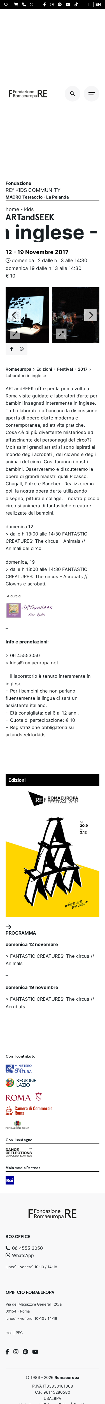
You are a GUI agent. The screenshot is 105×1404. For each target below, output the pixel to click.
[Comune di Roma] (24, 1096)
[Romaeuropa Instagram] (53, 4)
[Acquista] (17, 4)
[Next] (90, 315)
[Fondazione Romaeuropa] (28, 93)
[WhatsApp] (33, 4)
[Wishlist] (7, 4)
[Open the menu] (91, 94)
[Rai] (10, 1180)
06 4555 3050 (27, 1248)
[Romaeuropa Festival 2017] (52, 792)
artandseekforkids (26, 734)
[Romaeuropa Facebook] (46, 4)
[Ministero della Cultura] (19, 1069)
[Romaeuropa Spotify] (61, 4)
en (98, 4)
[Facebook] (7, 1351)
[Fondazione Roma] (17, 1124)
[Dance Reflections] (19, 1152)
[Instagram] (15, 1351)
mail (9, 1332)
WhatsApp (22, 1255)
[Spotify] (25, 1351)
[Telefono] (25, 4)
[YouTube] (35, 1351)
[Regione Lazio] (21, 1083)
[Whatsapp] (22, 349)
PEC (19, 1332)
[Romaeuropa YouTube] (69, 4)
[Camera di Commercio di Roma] (29, 1110)
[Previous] (14, 315)
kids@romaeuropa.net (34, 662)
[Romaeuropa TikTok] (77, 4)
